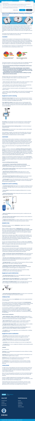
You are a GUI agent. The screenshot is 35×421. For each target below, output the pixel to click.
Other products (21, 406)
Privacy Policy (4, 405)
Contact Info (3, 403)
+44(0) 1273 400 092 (8, 1)
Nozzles (19, 400)
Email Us (28, 1)
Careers (2, 402)
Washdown (20, 402)
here (25, 5)
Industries (20, 405)
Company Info (4, 400)
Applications (20, 403)
